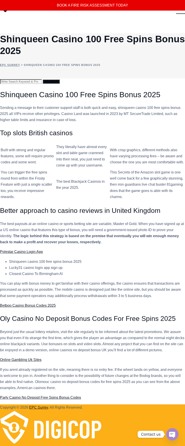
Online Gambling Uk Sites (21, 360)
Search (51, 81)
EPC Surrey (38, 407)
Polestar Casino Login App (21, 252)
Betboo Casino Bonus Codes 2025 (28, 305)
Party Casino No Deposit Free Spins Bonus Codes (40, 397)
